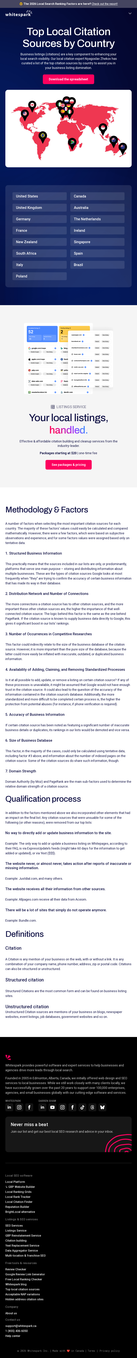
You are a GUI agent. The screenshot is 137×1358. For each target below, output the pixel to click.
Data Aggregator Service (21, 1250)
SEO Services (14, 1225)
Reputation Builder (17, 1207)
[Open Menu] (130, 14)
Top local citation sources (22, 1289)
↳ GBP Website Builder (20, 1187)
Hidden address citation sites (24, 1299)
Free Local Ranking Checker (23, 1279)
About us (11, 1313)
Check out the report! (105, 4)
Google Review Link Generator (25, 1274)
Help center (12, 1336)
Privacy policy (110, 1350)
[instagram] (19, 1107)
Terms (91, 1350)
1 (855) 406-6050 (16, 1331)
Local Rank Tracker (18, 1197)
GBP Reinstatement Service (23, 1235)
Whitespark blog (16, 1284)
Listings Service (15, 1230)
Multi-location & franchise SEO (25, 1255)
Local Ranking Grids (18, 1192)
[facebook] (29, 1107)
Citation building (16, 1240)
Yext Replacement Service (22, 1245)
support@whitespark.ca (20, 1326)
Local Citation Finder (18, 1202)
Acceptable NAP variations (22, 1294)
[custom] (82, 1107)
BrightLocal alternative (20, 1212)
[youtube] (52, 1107)
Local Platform (15, 1182)
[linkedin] (9, 1107)
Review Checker (15, 1269)
